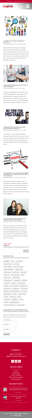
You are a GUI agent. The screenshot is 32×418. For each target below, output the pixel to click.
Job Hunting (16, 373)
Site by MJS (18, 415)
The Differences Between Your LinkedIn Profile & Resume (14, 219)
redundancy (14, 299)
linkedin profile (7, 294)
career (12, 261)
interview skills (23, 286)
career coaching (8, 266)
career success (16, 277)
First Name (6, 324)
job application (15, 288)
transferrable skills (14, 302)
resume (21, 299)
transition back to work (9, 305)
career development (9, 269)
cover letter (7, 283)
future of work (21, 283)
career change (7, 264)
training (6, 302)
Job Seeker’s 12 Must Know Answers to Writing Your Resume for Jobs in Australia (16, 174)
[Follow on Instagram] (16, 361)
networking (12, 297)
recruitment (7, 299)
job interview (24, 288)
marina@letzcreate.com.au (18, 356)
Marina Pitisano (9, 44)
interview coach (14, 286)
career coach (16, 264)
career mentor (7, 272)
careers (22, 275)
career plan (6, 275)
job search (6, 291)
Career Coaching (16, 375)
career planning (15, 275)
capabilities (6, 261)
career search (7, 277)
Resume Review (16, 379)
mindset (6, 297)
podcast (19, 297)
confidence (24, 280)
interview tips (7, 288)
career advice (19, 261)
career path (23, 272)
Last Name (6, 329)
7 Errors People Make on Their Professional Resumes (14, 127)
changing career (8, 280)
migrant (15, 294)
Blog (24, 44)
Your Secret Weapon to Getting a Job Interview (15, 85)
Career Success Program (16, 377)
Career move (16, 272)
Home (16, 371)
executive (13, 283)
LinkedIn (25, 291)
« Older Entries (7, 243)
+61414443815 (18, 354)
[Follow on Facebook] (12, 361)
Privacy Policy (17, 413)
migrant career (22, 294)
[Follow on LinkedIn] (19, 361)
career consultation (18, 266)
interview (6, 286)
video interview (20, 305)
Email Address (7, 320)
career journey (19, 269)
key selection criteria (16, 291)
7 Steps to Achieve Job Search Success (13, 41)
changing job (17, 280)
